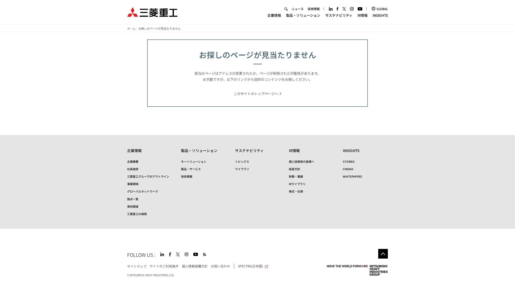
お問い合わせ (220, 266)
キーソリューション (193, 162)
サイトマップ (136, 266)
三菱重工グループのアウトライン (148, 176)
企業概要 (132, 162)
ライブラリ (242, 169)
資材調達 (132, 206)
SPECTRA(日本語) (250, 266)
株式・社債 (296, 191)
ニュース (298, 9)
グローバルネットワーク (142, 191)
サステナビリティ (338, 15)
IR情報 (362, 15)
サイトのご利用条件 (164, 266)
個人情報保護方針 (195, 266)
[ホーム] (152, 11)
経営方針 (294, 169)
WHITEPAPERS (352, 176)
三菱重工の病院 (137, 214)
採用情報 (314, 9)
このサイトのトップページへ (256, 93)
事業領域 (132, 184)
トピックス (242, 162)
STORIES (349, 162)
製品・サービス (191, 169)
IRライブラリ (297, 184)
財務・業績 (296, 176)
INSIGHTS (380, 15)
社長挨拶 (132, 169)
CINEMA (348, 169)
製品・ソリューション (303, 15)
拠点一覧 (132, 199)
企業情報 (274, 15)
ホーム (131, 28)
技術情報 (186, 176)
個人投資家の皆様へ (301, 162)
